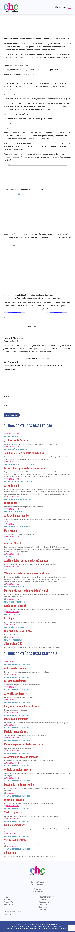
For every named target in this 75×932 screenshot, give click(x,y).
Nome (7, 396)
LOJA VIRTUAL (9, 902)
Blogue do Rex (44, 902)
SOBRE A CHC (9, 914)
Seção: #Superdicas (13, 640)
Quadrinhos (43, 907)
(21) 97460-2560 (37, 891)
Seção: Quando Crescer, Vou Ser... (19, 464)
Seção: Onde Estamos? (14, 587)
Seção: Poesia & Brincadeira (17, 527)
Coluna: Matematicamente (17, 664)
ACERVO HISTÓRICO (46, 897)
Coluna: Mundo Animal (15, 437)
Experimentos (44, 904)
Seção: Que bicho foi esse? (16, 602)
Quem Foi (42, 909)
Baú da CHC (43, 899)
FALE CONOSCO (9, 904)
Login (6, 897)
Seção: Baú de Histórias (15, 512)
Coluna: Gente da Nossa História (19, 482)
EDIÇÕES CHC (9, 899)
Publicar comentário (11, 415)
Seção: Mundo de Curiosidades (18, 499)
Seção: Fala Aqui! (12, 615)
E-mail (7, 405)
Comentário (10, 370)
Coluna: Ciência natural (16, 449)
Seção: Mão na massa (14, 627)
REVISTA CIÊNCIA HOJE (12, 912)
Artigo (7, 539)
